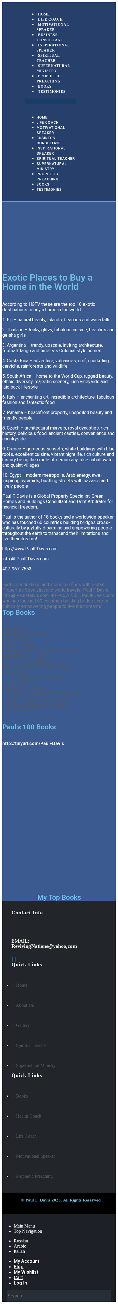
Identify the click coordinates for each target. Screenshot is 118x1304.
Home (42, 117)
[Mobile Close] (4, 1216)
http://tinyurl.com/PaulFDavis (33, 743)
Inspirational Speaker (53, 47)
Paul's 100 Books (29, 727)
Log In (20, 1283)
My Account (26, 1261)
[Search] (105, 1296)
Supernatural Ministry (53, 68)
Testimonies (52, 92)
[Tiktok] (15, 959)
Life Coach (48, 123)
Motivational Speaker (53, 27)
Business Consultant (50, 37)
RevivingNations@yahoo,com (44, 946)
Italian (19, 1251)
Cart (18, 1277)
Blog (18, 1266)
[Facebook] (12, 959)
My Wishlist (26, 1272)
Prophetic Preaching (49, 78)
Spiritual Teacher (48, 58)
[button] (50, 101)
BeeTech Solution (48, 1206)
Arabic (20, 1246)
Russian (21, 1240)
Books (43, 184)
